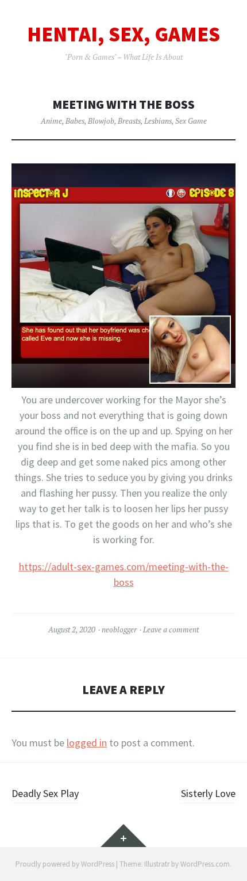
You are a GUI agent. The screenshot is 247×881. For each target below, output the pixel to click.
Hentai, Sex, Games (123, 34)
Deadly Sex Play (45, 793)
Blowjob (101, 121)
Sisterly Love (208, 793)
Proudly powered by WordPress (65, 864)
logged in (87, 742)
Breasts (129, 121)
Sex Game (191, 121)
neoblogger (119, 629)
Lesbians (158, 121)
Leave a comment (171, 629)
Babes (74, 121)
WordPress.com (205, 864)
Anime (51, 121)
